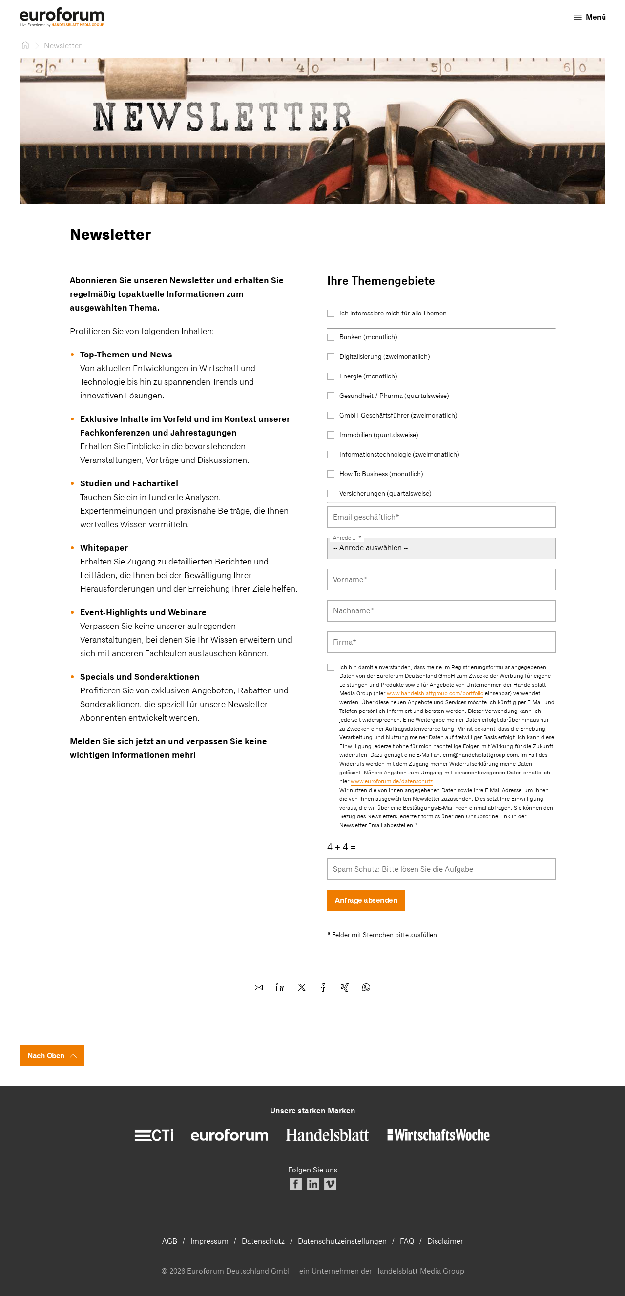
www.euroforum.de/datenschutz (392, 781)
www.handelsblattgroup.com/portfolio (435, 693)
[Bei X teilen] (302, 987)
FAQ (407, 1241)
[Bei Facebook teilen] (323, 987)
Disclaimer (445, 1241)
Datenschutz (263, 1241)
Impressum (209, 1241)
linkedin (313, 1184)
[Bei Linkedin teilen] (280, 987)
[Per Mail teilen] (259, 987)
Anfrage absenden (366, 900)
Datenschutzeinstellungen (342, 1241)
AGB (169, 1241)
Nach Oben (46, 1055)
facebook (296, 1184)
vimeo (330, 1184)
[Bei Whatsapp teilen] (366, 987)
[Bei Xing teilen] (345, 987)
